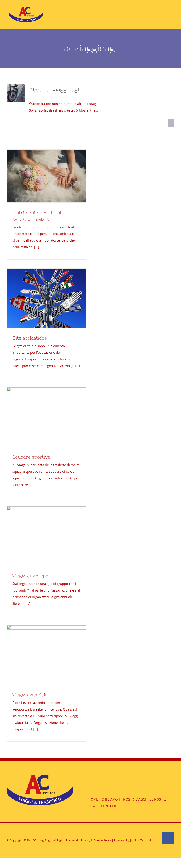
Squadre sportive (31, 456)
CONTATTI (108, 806)
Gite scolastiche (29, 337)
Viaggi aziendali (29, 694)
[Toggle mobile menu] (172, 13)
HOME (93, 799)
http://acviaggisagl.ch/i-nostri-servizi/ (46, 170)
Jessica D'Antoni (140, 840)
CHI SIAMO (110, 799)
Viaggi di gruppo (30, 575)
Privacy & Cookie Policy (96, 840)
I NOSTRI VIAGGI (133, 799)
